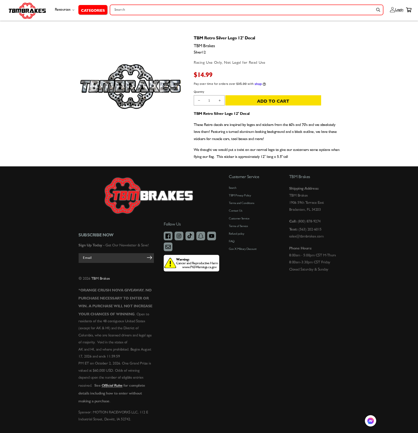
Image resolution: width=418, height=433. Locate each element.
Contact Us (235, 210)
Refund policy (236, 233)
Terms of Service (238, 226)
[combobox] (246, 10)
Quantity (199, 91)
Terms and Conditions (241, 203)
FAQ (231, 241)
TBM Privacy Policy (240, 195)
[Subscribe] (149, 257)
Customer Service (239, 218)
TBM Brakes (100, 279)
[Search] (378, 10)
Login (398, 9)
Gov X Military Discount (243, 249)
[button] (93, 9)
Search (232, 187)
